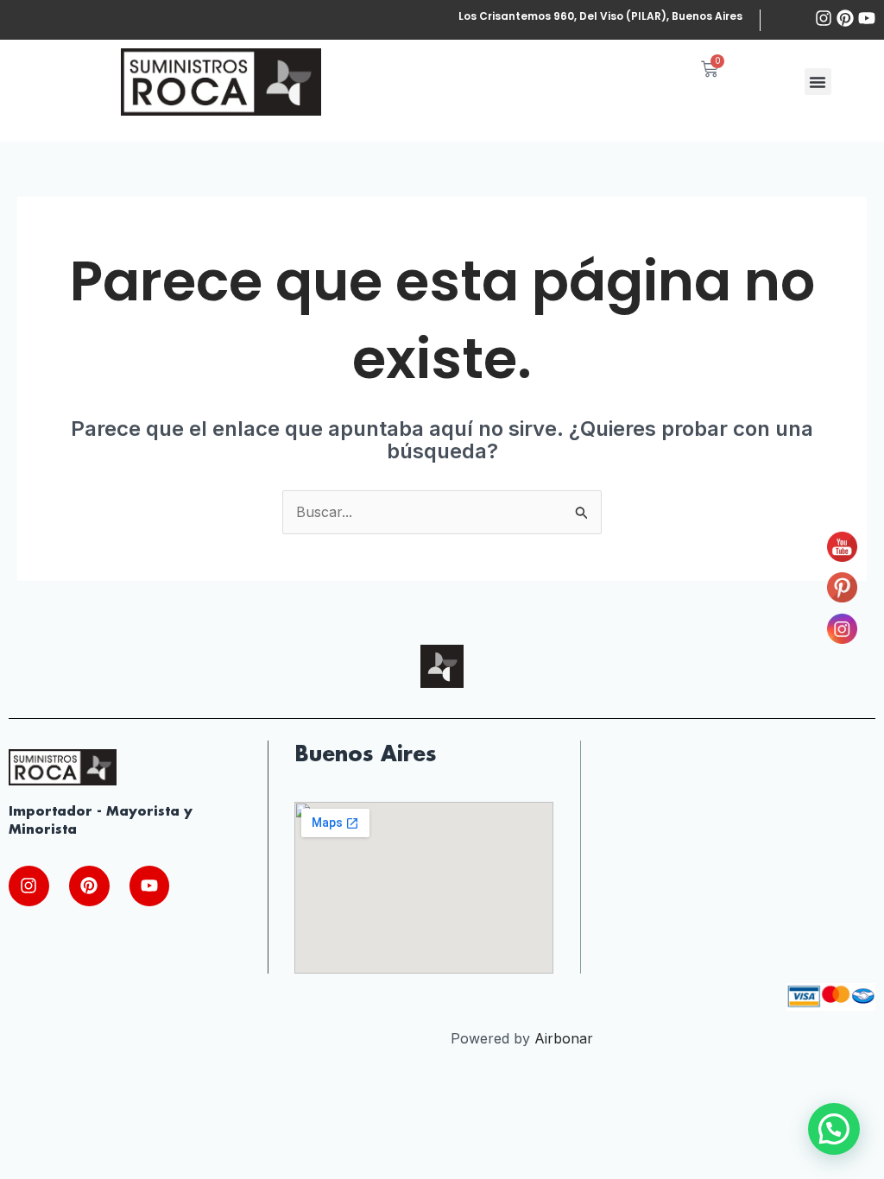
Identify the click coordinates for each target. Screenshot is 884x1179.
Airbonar (563, 1038)
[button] (818, 81)
